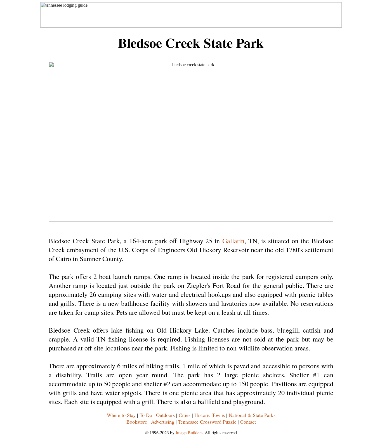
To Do (146, 415)
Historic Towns (209, 415)
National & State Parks (252, 415)
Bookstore (136, 421)
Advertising (162, 421)
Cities (184, 415)
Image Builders (189, 432)
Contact (248, 421)
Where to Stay (121, 415)
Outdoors (165, 415)
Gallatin (233, 240)
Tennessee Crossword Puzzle (207, 421)
